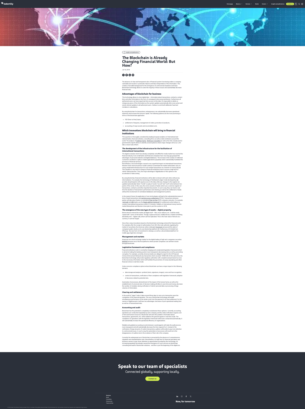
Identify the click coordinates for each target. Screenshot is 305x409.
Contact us (290, 4)
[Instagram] (181, 396)
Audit (107, 397)
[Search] (299, 4)
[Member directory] (302, 4)
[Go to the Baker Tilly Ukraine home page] (7, 4)
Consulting (108, 399)
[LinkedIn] (177, 396)
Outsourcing (109, 401)
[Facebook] (186, 396)
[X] (190, 396)
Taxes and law (109, 403)
